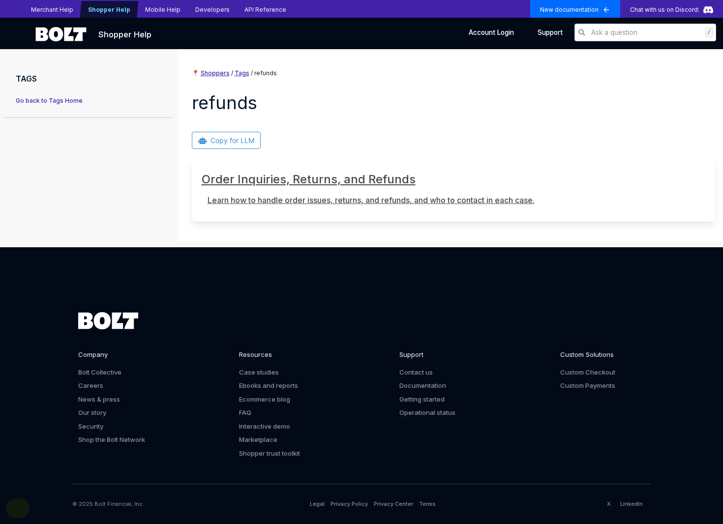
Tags (242, 73)
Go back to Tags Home (49, 100)
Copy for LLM (232, 140)
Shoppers (215, 73)
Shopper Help (124, 34)
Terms (427, 503)
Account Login (491, 32)
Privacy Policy (349, 503)
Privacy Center (393, 503)
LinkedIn (631, 503)
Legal (317, 503)
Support (550, 32)
